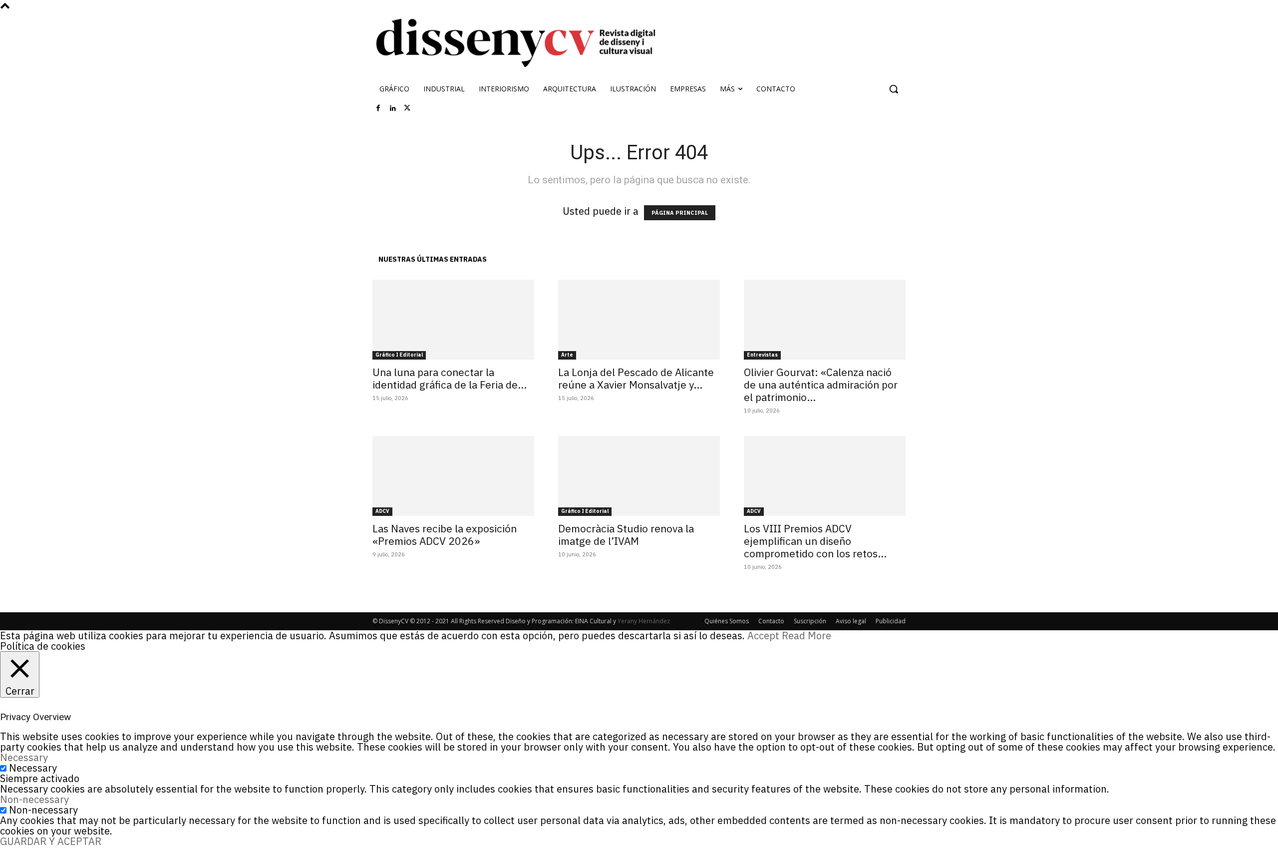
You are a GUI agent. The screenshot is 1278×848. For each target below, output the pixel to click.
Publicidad (891, 621)
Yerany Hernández (644, 621)
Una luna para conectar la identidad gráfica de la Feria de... (449, 378)
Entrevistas (762, 355)
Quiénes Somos (726, 621)
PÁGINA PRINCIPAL (679, 212)
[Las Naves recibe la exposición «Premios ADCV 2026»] (453, 476)
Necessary (33, 768)
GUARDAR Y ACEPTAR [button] (50, 841)
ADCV (382, 511)
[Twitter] (407, 108)
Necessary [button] (24, 757)
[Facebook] (378, 108)
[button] (894, 89)
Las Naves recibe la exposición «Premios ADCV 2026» (444, 534)
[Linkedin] (393, 108)
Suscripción (810, 621)
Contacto (771, 621)
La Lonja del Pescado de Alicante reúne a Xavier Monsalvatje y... (636, 378)
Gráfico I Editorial (399, 355)
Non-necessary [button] (34, 799)
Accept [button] (763, 635)
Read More (806, 635)
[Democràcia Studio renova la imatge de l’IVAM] (639, 476)
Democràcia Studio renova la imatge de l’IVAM (626, 534)
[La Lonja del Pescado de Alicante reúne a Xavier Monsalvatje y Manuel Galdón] (639, 320)
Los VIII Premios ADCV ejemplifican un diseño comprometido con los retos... (815, 540)
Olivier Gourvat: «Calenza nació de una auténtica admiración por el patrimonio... (821, 384)
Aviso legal (851, 621)
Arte (567, 355)
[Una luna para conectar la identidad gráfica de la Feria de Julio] (453, 320)
